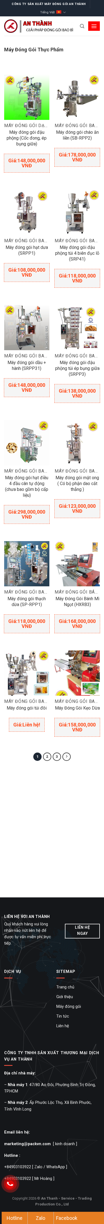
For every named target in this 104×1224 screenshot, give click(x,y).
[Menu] (94, 26)
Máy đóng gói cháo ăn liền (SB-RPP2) (77, 135)
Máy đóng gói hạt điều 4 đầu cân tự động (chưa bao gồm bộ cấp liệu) (26, 486)
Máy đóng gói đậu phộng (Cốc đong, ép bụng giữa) (27, 138)
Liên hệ (62, 1026)
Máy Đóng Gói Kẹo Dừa (77, 708)
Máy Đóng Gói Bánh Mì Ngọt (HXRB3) (77, 601)
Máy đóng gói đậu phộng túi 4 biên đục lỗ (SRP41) (77, 253)
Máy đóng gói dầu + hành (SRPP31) (26, 365)
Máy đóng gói (68, 1006)
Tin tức (62, 1016)
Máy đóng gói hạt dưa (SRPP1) (27, 250)
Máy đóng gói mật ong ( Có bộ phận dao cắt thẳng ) (77, 483)
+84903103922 (17, 1167)
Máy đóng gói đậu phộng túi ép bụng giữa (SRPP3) (77, 368)
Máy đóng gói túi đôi (27, 708)
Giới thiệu (64, 997)
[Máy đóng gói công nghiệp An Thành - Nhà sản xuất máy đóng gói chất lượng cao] (38, 26)
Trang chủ (65, 987)
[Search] (82, 26)
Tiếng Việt (47, 12)
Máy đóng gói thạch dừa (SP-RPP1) (26, 601)
